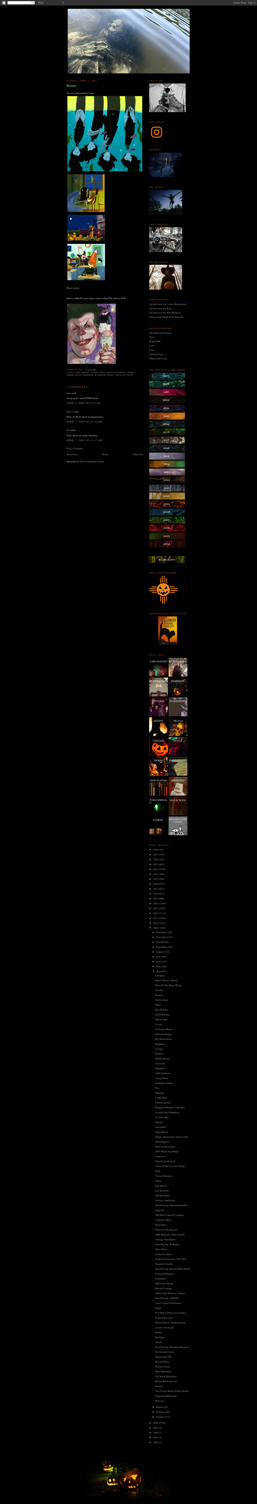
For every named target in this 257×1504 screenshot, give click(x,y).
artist (85, 372)
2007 (156, 1427)
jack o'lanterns (116, 372)
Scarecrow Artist (163, 1254)
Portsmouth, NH (163, 1356)
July (158, 956)
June (158, 961)
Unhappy (160, 975)
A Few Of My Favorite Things (170, 1166)
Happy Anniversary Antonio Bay (172, 1136)
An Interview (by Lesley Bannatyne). (168, 304)
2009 (156, 928)
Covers (158, 1024)
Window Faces (162, 1366)
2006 (156, 1432)
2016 (156, 893)
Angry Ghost (161, 1078)
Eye (157, 1088)
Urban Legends (163, 1102)
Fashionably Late (164, 1317)
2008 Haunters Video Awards (170, 1234)
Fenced (159, 1386)
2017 (156, 888)
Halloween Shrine (164, 1283)
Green (158, 1308)
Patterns (159, 1053)
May (158, 966)
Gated (158, 1342)
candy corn (98, 372)
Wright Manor (162, 1058)
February (161, 1412)
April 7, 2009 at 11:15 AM (84, 440)
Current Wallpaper (164, 1273)
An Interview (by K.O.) (160, 308)
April (159, 971)
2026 (156, 849)
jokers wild (73, 375)
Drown (71, 85)
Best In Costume (163, 1288)
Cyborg (159, 1048)
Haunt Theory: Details (166, 980)
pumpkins (88, 375)
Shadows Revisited (165, 1146)
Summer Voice (156, 354)
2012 (156, 913)
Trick (151, 337)
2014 (156, 903)
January (160, 1416)
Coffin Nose (161, 1097)
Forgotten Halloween (166, 1396)
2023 (156, 864)
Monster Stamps (163, 1034)
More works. (72, 288)
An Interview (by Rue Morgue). (165, 312)
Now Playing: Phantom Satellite (171, 1205)
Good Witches (162, 1014)
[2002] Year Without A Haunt (170, 1293)
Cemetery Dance (163, 1220)
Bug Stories (161, 1185)
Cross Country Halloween (168, 1303)
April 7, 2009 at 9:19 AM (83, 403)
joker (130, 372)
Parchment (160, 1278)
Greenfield (160, 1127)
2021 (156, 874)
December (161, 932)
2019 (156, 879)
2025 (156, 854)
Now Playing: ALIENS (166, 1298)
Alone (158, 1180)
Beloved (159, 1400)
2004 (156, 1442)
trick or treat (124, 375)
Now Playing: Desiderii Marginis (172, 1347)
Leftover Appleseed (165, 1200)
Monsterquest (162, 1141)
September (161, 947)
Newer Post (72, 454)
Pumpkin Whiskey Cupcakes (170, 1107)
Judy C (70, 411)
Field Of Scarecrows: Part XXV (170, 1259)
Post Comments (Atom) (92, 461)
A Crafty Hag (162, 1117)
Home (105, 454)
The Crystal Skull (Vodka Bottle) (172, 1391)
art (78, 372)
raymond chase (104, 375)
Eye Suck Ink (162, 1190)
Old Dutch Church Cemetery (169, 1215)
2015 (156, 898)
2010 (156, 923)
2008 (156, 1422)
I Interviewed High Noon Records (166, 317)
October (160, 942)
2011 (156, 918)
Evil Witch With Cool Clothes (170, 1312)
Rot (68, 430)
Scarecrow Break (163, 1029)
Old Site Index (162, 1195)
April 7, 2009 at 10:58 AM (84, 421)
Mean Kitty (161, 1249)
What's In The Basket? (166, 1229)
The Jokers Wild (117, 298)
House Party (161, 1019)
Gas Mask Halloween (166, 1376)
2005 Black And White (167, 1151)
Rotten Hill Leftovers (166, 1381)
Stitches (159, 990)
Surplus (159, 995)
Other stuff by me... (158, 358)
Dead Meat (160, 1224)
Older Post (138, 454)
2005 (156, 1437)
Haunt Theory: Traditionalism (170, 1322)
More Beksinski (163, 1371)
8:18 (151, 345)
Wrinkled (160, 1068)
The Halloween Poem (160, 333)
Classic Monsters (164, 1176)
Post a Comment (74, 448)
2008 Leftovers (163, 1073)
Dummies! (160, 1044)
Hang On (159, 1210)
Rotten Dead (161, 1000)
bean (68, 393)
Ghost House (161, 1132)
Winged (159, 1122)
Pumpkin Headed (164, 1264)
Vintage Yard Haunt (165, 1239)
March (159, 1407)
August (160, 951)
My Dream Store (163, 1039)
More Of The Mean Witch (168, 985)
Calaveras (160, 1063)
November (161, 937)
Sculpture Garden (164, 1083)
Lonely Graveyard (164, 1327)
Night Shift (154, 341)
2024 (156, 859)
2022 (156, 869)
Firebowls (160, 1156)
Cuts (151, 350)
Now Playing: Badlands (167, 1244)
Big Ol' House (162, 1361)
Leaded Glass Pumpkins (167, 1112)
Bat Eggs (159, 1337)
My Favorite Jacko (164, 1352)
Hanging (159, 1092)
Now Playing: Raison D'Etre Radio (172, 1268)
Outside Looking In (165, 1161)
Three (158, 1004)
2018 (156, 884)
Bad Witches (161, 1009)
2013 (156, 908)
